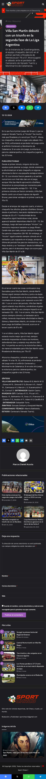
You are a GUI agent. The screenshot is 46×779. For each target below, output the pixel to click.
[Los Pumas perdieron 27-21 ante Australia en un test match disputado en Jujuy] (8, 667)
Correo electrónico (9, 586)
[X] (13, 107)
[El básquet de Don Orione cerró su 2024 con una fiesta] (34, 487)
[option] (23, 745)
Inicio (9, 21)
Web (3, 596)
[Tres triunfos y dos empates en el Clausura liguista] (8, 656)
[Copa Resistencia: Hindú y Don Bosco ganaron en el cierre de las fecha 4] (34, 511)
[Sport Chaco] (15, 4)
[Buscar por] (43, 5)
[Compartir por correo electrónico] (26, 440)
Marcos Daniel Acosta (23, 464)
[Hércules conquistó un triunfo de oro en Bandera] (12, 511)
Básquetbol (17, 21)
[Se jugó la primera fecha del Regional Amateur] (8, 635)
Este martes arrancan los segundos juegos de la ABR (12, 496)
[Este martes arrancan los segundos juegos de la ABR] (12, 487)
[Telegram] (37, 107)
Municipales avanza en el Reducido (30, 675)
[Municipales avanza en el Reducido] (8, 678)
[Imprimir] (31, 440)
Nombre (5, 576)
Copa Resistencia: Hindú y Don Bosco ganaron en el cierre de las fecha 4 (33, 521)
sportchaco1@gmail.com (28, 717)
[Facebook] (5, 107)
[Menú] (3, 5)
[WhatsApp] (29, 107)
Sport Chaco (22, 770)
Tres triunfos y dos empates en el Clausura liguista (24, 10)
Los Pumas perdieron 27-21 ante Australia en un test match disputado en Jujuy (30, 666)
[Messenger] (21, 107)
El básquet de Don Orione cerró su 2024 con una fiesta (33, 497)
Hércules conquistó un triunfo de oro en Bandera (11, 520)
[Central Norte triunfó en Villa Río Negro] (8, 646)
